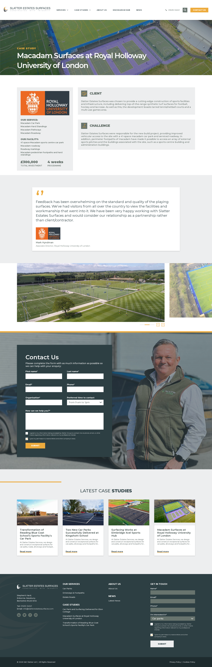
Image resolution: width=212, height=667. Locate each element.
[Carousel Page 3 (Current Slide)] (152, 324)
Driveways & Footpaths (73, 593)
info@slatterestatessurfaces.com (38, 609)
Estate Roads (69, 597)
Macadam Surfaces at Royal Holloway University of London (81, 617)
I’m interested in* (158, 614)
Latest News (114, 601)
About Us (112, 588)
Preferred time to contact (80, 398)
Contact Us (199, 10)
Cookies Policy (189, 662)
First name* (32, 371)
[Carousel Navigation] (160, 324)
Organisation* (33, 398)
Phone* (71, 384)
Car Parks (67, 588)
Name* (153, 588)
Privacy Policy (175, 662)
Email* (29, 384)
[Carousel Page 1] (142, 324)
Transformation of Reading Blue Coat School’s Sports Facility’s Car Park (80, 624)
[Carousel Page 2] (147, 324)
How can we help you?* (38, 411)
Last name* (73, 371)
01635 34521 (174, 10)
